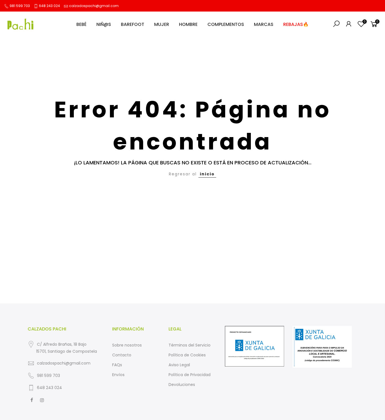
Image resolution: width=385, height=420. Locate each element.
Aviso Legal (179, 365)
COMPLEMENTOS (225, 24)
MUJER (161, 24)
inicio (207, 174)
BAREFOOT (132, 24)
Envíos (118, 374)
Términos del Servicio (190, 345)
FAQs (117, 365)
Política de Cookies (187, 355)
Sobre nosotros (127, 345)
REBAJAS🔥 (296, 24)
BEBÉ (81, 24)
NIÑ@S (103, 24)
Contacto (121, 355)
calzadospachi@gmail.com (94, 5)
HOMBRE (188, 24)
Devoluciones (182, 384)
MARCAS (263, 24)
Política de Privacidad (190, 374)
